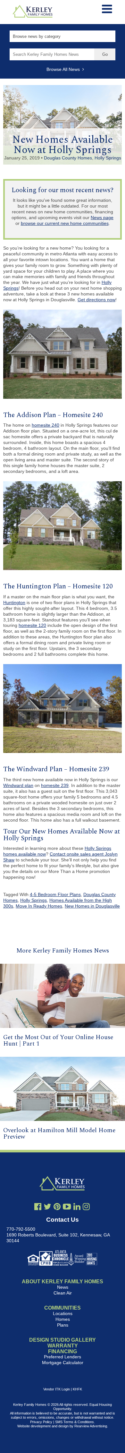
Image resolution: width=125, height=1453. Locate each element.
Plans (62, 1325)
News (62, 1287)
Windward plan (18, 785)
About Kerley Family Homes (62, 1281)
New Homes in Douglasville (92, 906)
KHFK (77, 1389)
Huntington (14, 602)
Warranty (62, 1345)
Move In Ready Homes (39, 906)
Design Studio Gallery (62, 1340)
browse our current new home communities (65, 223)
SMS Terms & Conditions (74, 1422)
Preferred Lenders (62, 1356)
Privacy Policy (41, 1422)
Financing (62, 1351)
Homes (62, 1319)
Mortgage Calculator (62, 1362)
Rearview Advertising (90, 1426)
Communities (62, 1308)
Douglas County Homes (68, 157)
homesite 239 (55, 785)
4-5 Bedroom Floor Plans (55, 894)
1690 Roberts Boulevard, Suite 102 (42, 1234)
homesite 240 (45, 425)
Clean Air (63, 1292)
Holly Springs (108, 157)
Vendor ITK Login (56, 1389)
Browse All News (64, 69)
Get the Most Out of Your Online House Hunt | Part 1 (58, 1040)
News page (102, 217)
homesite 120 (32, 625)
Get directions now (96, 299)
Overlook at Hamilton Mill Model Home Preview (59, 1133)
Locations (62, 1313)
